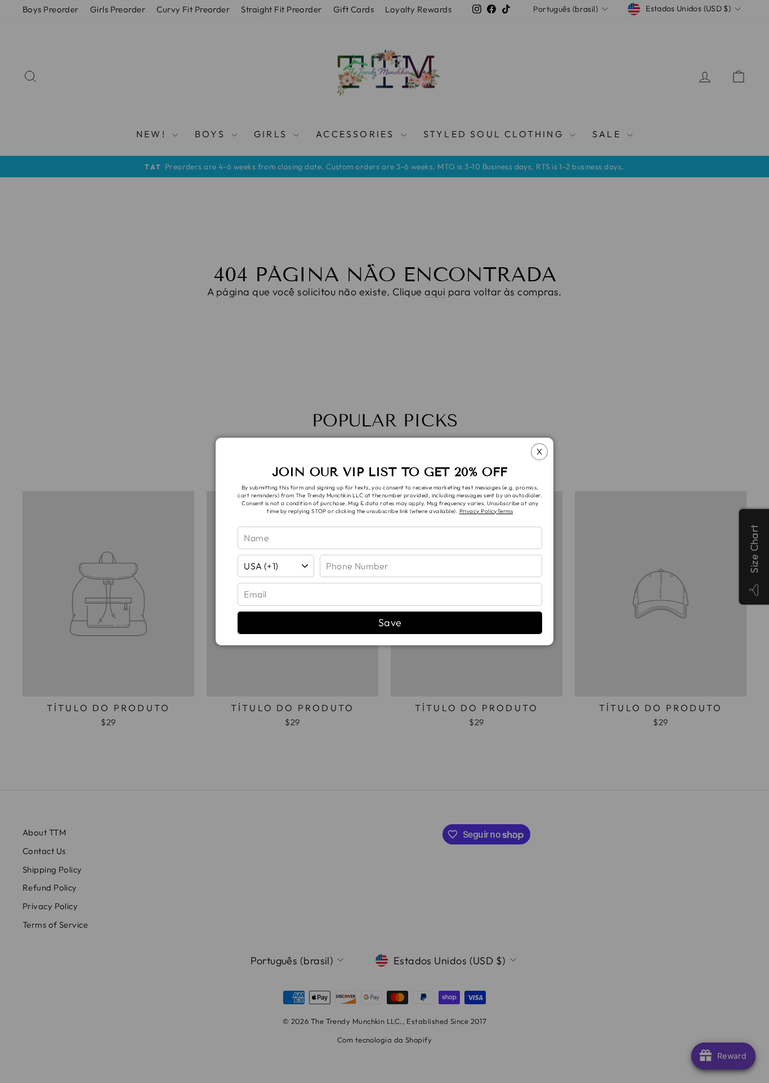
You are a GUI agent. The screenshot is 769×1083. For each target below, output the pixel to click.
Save (390, 622)
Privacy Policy (478, 511)
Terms (505, 511)
